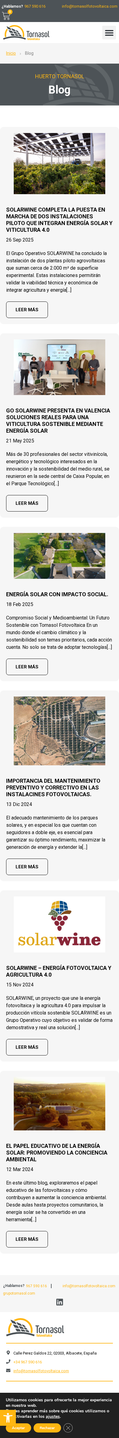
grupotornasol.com (19, 1293)
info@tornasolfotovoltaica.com (89, 6)
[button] (8, 1418)
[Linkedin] (59, 1302)
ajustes (53, 1416)
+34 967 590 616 (27, 1362)
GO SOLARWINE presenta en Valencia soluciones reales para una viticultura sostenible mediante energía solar (58, 420)
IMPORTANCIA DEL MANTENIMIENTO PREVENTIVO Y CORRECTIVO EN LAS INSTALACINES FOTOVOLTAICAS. (53, 787)
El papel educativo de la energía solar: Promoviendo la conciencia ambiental (56, 1153)
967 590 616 (34, 6)
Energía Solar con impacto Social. (57, 594)
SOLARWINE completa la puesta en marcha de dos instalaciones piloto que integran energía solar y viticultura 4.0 (59, 219)
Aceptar (18, 1427)
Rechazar (47, 1427)
